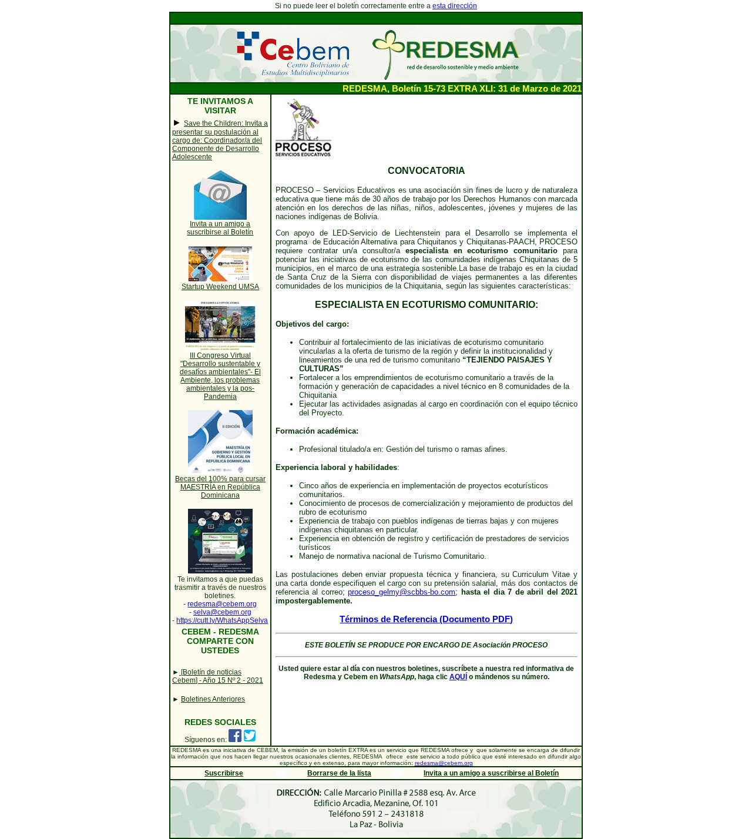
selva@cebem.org (222, 612)
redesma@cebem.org (222, 604)
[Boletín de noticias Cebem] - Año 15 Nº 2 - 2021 (217, 676)
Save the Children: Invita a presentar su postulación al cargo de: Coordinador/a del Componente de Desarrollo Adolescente (220, 140)
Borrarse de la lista (339, 773)
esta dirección (454, 6)
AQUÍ (458, 677)
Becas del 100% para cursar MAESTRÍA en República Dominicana (220, 487)
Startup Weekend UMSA (220, 287)
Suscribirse (223, 773)
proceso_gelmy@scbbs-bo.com (401, 592)
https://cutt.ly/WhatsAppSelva (222, 620)
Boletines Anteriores (213, 699)
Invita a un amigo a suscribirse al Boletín (220, 228)
